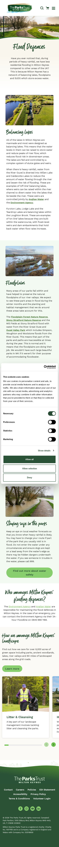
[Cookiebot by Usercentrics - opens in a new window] (44, 367)
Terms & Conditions (19, 798)
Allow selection (29, 468)
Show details (44, 450)
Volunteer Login (41, 798)
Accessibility (20, 794)
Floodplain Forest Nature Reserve (29, 317)
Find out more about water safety (29, 572)
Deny (29, 477)
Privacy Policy (38, 794)
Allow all (29, 459)
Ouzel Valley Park (15, 330)
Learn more (12, 668)
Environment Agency (22, 202)
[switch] (52, 422)
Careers (20, 789)
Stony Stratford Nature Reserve (23, 320)
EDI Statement (47, 789)
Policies (32, 789)
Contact (8, 789)
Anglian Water (36, 199)
